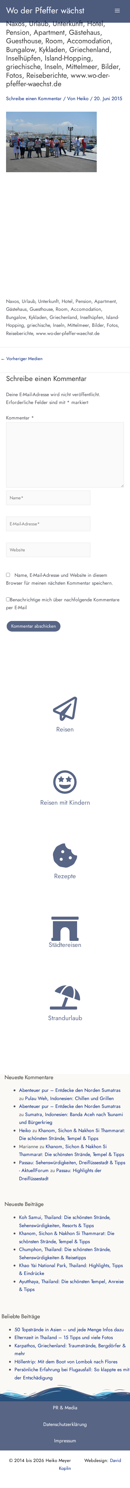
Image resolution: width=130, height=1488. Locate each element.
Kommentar (20, 417)
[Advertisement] (65, 234)
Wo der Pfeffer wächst (45, 10)
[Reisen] (65, 709)
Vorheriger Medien (22, 358)
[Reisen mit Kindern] (65, 782)
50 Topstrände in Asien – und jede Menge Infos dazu (69, 1329)
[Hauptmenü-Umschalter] (117, 7)
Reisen (65, 729)
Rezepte (65, 876)
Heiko (25, 1130)
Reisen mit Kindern (65, 802)
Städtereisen (65, 944)
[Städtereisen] (65, 929)
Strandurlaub (65, 1018)
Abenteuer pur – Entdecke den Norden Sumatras (69, 1090)
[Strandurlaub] (65, 997)
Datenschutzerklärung (65, 1424)
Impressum (65, 1440)
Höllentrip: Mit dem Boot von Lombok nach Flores (66, 1361)
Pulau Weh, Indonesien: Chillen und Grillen (69, 1098)
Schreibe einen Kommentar (34, 98)
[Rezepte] (65, 855)
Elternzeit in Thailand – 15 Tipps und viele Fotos (64, 1337)
